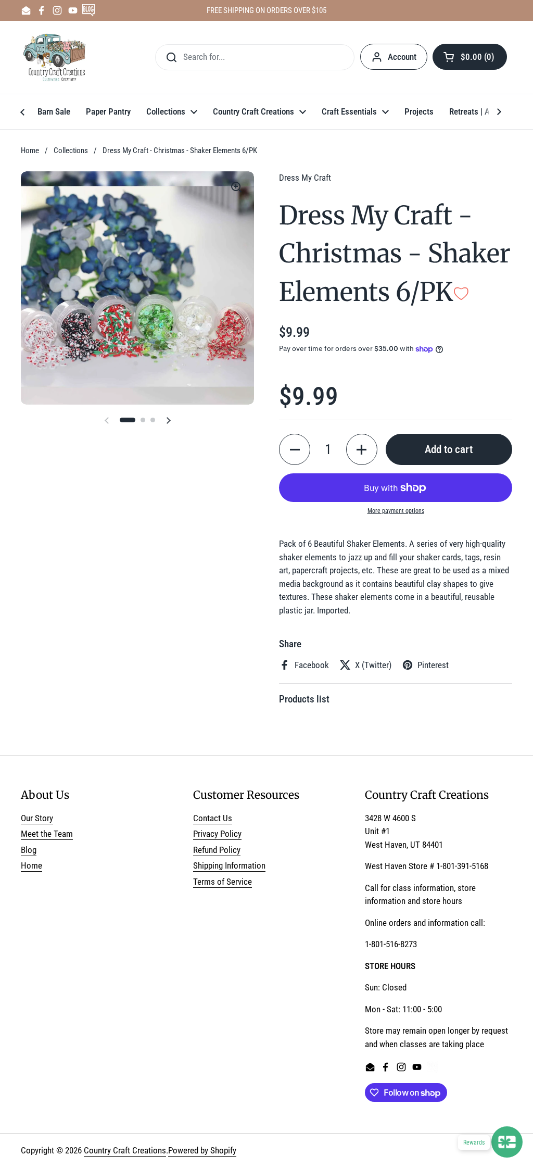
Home (30, 150)
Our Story (37, 818)
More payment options (395, 510)
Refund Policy (216, 850)
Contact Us (212, 818)
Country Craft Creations (125, 1150)
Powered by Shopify (202, 1150)
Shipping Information (229, 865)
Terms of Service (222, 881)
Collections (71, 150)
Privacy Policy (217, 833)
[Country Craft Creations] (56, 57)
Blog (28, 850)
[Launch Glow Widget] (507, 1142)
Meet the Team (47, 833)
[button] (470, 57)
